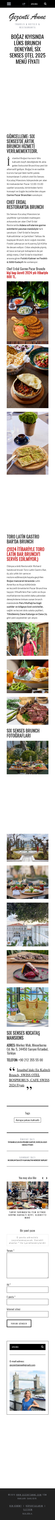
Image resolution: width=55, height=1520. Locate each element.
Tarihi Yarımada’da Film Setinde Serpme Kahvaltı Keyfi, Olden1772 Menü (27, 1215)
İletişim (27, 1509)
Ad (9, 1284)
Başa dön (27, 1513)
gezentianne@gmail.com (22, 1364)
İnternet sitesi (13, 1309)
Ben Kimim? (15, 1505)
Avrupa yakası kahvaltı (27, 1119)
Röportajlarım (34, 1505)
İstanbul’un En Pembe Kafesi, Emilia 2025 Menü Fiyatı (27, 1142)
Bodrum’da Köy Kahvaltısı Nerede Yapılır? (27, 1158)
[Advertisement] (27, 101)
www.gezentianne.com (29, 1494)
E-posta (11, 1297)
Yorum (10, 1250)
